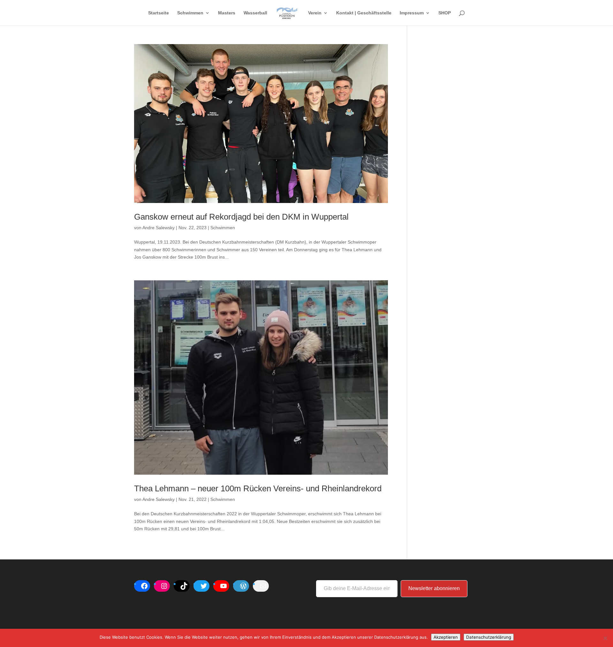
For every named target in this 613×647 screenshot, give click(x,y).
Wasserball (255, 13)
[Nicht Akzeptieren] (605, 638)
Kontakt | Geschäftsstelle (363, 13)
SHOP (444, 13)
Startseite (158, 13)
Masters (226, 13)
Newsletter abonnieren (434, 588)
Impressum (412, 13)
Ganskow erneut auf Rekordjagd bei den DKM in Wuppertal (241, 217)
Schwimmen (190, 13)
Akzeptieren (446, 637)
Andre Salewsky (158, 227)
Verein (315, 13)
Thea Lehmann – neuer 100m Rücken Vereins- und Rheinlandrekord (258, 488)
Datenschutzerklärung (488, 637)
